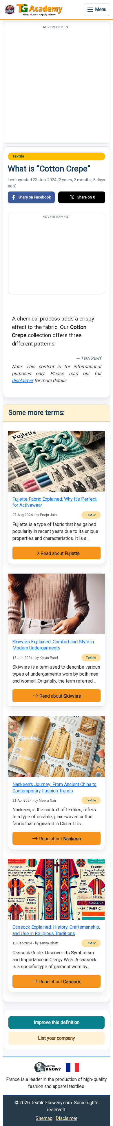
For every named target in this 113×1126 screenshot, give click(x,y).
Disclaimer (66, 1118)
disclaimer (22, 380)
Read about (59, 553)
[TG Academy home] (35, 9)
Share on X (86, 197)
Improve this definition (56, 1022)
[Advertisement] (56, 86)
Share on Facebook (35, 197)
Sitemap (44, 1118)
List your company (56, 1038)
